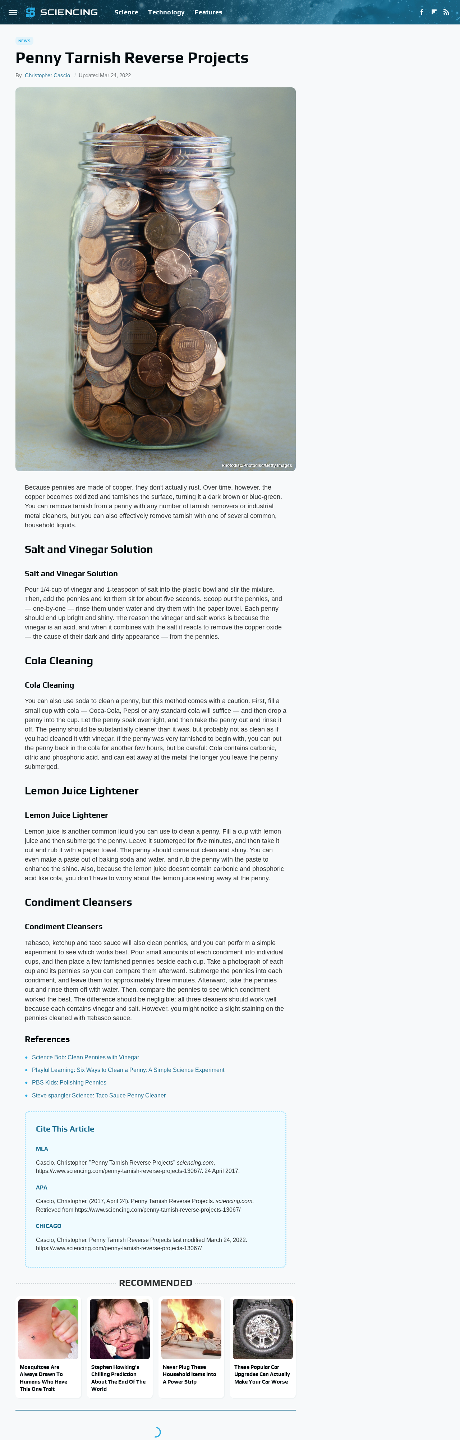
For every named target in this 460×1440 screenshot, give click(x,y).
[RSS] (446, 12)
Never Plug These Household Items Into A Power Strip (189, 1374)
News (24, 40)
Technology (166, 12)
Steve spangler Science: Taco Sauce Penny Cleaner (99, 1095)
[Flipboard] (434, 12)
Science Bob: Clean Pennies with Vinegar (85, 1057)
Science (126, 12)
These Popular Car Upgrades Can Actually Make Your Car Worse (262, 1374)
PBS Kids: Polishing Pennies (69, 1082)
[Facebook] (422, 12)
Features (208, 12)
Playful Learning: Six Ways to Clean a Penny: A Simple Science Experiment (128, 1070)
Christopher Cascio (47, 75)
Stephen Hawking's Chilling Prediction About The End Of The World (118, 1378)
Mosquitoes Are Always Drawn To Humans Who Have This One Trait (43, 1378)
